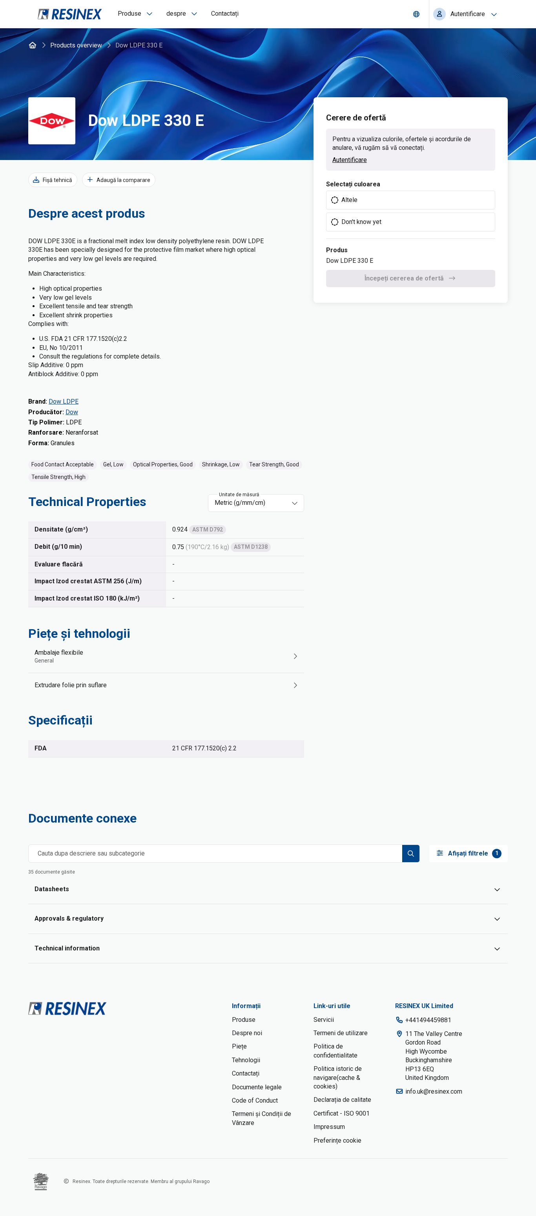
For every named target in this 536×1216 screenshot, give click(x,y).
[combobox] (250, 503)
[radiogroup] (410, 211)
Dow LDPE (63, 401)
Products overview (76, 45)
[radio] (410, 200)
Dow (72, 412)
